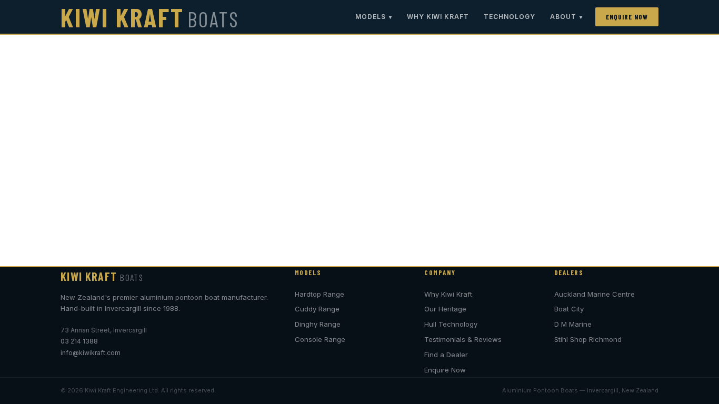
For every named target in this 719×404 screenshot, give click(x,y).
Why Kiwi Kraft (438, 17)
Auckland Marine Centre (594, 294)
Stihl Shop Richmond (588, 339)
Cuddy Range (317, 309)
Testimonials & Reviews (463, 339)
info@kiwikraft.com (91, 353)
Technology (509, 17)
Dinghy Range (318, 324)
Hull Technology (450, 324)
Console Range (320, 339)
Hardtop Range (319, 294)
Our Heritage (445, 309)
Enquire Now (627, 17)
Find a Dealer (446, 354)
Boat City (569, 309)
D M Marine (573, 324)
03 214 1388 (79, 341)
